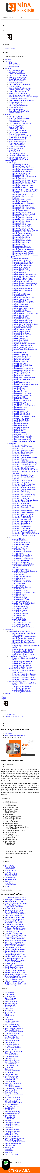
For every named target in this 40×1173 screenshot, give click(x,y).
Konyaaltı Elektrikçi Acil (20, 317)
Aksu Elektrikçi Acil (19, 596)
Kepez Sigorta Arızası (19, 392)
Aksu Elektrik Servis (19, 589)
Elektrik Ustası (10, 872)
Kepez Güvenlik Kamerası (21, 376)
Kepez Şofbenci (17, 431)
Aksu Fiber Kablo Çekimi (21, 557)
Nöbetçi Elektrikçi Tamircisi (14, 1094)
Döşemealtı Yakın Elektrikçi (21, 528)
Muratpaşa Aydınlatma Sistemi (22, 170)
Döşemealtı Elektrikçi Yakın (21, 493)
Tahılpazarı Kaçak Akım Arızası (15, 914)
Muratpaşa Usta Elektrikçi (21, 246)
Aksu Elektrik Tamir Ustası (21, 580)
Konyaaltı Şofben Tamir (20, 336)
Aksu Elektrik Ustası (19, 594)
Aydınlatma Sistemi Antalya (18, 77)
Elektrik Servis (10, 869)
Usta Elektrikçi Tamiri (12, 1113)
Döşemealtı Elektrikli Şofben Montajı (24, 463)
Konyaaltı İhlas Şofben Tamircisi (23, 654)
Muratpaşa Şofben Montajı (21, 237)
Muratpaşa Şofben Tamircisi (22, 241)
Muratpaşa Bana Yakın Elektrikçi (23, 214)
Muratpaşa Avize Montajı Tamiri (23, 168)
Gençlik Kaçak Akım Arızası (14, 967)
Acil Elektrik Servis (11, 1037)
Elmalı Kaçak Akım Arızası (14, 958)
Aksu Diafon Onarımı (19, 548)
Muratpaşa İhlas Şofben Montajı (23, 638)
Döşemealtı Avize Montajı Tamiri (23, 448)
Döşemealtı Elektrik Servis (21, 496)
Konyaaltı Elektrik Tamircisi (21, 312)
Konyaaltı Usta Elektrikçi (20, 340)
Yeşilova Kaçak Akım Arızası (14, 931)
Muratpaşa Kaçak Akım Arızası (22, 194)
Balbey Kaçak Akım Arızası (14, 942)
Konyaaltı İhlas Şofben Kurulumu (23, 649)
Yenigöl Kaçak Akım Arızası (14, 924)
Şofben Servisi (10, 1117)
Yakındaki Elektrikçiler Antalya (19, 155)
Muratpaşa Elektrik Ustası (21, 221)
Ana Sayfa (8, 59)
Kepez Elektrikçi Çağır (20, 411)
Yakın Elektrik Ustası (12, 1056)
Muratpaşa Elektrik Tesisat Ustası (23, 209)
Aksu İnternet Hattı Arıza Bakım (23, 564)
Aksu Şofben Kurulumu (20, 608)
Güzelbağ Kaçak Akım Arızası (15, 969)
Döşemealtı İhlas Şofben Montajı (23, 676)
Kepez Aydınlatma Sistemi (21, 358)
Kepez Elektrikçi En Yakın (21, 413)
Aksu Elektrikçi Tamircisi (20, 601)
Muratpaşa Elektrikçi (19, 178)
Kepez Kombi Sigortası (20, 386)
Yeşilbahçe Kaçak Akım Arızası (15, 928)
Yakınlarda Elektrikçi (12, 1033)
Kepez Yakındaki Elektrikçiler (22, 436)
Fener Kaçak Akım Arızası (13, 963)
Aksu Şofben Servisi (19, 612)
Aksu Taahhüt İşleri (19, 583)
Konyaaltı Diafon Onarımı (21, 267)
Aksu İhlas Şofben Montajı (21, 688)
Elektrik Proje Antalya (16, 82)
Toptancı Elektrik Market (13, 1143)
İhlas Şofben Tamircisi (12, 1126)
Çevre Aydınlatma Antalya (17, 79)
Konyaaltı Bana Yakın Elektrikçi (23, 308)
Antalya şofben (10, 1147)
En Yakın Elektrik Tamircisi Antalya (20, 136)
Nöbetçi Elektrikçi (11, 874)
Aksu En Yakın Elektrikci (20, 605)
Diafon (7, 886)
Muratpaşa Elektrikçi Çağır (21, 225)
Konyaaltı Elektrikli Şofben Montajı (24, 274)
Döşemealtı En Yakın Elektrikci (23, 512)
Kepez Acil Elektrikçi (19, 352)
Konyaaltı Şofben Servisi (20, 333)
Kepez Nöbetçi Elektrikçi (20, 420)
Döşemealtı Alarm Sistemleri (22, 447)
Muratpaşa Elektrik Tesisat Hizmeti (24, 177)
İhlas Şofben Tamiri (11, 1133)
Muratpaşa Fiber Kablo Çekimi (22, 185)
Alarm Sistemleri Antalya (17, 74)
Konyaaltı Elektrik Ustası (20, 315)
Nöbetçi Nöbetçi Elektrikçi (13, 1103)
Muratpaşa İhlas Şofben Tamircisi (23, 642)
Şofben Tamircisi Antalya (17, 146)
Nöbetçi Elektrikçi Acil (12, 1071)
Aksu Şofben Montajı (19, 610)
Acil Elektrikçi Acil (11, 1064)
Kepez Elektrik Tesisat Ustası (22, 395)
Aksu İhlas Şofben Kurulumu (22, 686)
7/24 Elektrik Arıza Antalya (18, 70)
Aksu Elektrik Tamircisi (20, 590)
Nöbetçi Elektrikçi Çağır (13, 1083)
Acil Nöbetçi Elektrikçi (12, 1097)
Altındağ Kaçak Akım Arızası (14, 939)
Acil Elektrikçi (9, 865)
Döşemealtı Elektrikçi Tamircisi (22, 509)
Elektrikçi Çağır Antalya (17, 129)
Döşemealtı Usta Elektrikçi (21, 526)
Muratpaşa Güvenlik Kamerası (22, 187)
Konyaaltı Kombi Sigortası (21, 294)
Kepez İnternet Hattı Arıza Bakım (23, 377)
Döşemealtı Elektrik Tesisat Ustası (24, 489)
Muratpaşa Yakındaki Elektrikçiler (23, 249)
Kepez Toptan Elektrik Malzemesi (23, 441)
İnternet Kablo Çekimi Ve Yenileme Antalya (23, 97)
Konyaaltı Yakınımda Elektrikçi (22, 345)
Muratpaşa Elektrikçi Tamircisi (22, 228)
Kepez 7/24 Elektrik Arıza (21, 372)
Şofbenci (8, 1120)
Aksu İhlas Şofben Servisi (17, 681)
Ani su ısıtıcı (9, 1152)
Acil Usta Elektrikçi (11, 1104)
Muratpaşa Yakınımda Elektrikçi (23, 251)
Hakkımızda (13, 63)
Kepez (11, 351)
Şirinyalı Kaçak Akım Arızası (14, 912)
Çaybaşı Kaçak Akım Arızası (14, 951)
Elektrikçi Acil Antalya (16, 127)
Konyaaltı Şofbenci (18, 338)
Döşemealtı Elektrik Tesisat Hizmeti (24, 457)
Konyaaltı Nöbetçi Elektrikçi (21, 328)
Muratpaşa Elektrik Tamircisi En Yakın (25, 219)
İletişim (3, 697)
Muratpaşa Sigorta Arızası (21, 205)
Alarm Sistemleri (10, 885)
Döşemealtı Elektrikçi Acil (21, 503)
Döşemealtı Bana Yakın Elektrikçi (23, 495)
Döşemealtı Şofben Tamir (21, 523)
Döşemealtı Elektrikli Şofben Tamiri (24, 464)
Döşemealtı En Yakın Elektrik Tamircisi (25, 511)
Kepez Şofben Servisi (19, 425)
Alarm (7, 1096)
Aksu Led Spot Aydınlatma (21, 576)
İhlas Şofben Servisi (11, 1135)
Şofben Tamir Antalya (16, 148)
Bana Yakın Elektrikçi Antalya (19, 118)
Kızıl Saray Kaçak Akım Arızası (15, 983)
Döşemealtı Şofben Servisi (21, 519)
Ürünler (7, 693)
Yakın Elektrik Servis (12, 1039)
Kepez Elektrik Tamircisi (20, 404)
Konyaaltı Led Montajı (19, 296)
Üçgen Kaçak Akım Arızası (14, 921)
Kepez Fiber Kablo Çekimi (21, 374)
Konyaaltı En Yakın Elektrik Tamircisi (25, 324)
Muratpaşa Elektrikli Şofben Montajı (24, 180)
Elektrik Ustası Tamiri (12, 1062)
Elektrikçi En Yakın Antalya (18, 130)
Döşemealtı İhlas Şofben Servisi (20, 669)
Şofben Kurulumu (11, 876)
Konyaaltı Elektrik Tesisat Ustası (23, 303)
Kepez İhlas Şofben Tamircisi (22, 667)
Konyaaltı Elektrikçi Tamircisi (22, 322)
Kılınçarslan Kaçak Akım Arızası (15, 976)
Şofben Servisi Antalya (16, 145)
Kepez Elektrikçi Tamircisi (21, 415)
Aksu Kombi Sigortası (19, 573)
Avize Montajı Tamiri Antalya (18, 75)
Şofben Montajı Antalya (16, 143)
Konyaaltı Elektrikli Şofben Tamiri (23, 276)
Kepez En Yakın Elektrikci (21, 418)
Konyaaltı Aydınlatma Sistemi (22, 264)
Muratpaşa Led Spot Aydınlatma (23, 203)
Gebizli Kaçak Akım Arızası (14, 965)
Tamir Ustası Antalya (16, 109)
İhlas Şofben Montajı (12, 1129)
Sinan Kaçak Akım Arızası (13, 908)
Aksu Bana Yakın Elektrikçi (21, 587)
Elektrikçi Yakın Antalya (17, 134)
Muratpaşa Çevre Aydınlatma (22, 171)
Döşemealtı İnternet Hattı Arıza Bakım (25, 470)
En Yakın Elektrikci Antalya (18, 138)
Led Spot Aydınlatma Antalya (18, 106)
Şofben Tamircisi (10, 879)
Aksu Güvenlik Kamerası (20, 562)
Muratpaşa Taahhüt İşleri (20, 210)
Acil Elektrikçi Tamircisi (12, 1087)
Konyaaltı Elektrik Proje (20, 269)
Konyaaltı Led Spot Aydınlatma (23, 297)
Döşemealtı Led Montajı (20, 482)
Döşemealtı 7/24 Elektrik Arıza (22, 461)
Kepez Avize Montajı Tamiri (21, 356)
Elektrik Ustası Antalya (16, 125)
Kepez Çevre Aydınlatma (21, 360)
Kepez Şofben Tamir (19, 429)
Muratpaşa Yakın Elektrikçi (21, 248)
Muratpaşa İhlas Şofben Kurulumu (24, 637)
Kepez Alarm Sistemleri (20, 354)
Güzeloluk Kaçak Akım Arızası (15, 972)
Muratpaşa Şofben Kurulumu (22, 235)
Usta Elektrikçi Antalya (16, 152)
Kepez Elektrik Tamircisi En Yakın (24, 406)
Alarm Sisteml (9, 1085)
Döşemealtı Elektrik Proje (21, 455)
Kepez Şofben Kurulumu (20, 422)
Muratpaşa (12, 162)
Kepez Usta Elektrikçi (19, 432)
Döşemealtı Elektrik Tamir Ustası (23, 487)
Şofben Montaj (10, 877)
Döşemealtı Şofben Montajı (21, 518)
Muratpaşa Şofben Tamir (20, 242)
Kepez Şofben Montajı (20, 423)
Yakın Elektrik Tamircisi (13, 1048)
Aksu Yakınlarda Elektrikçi (21, 626)
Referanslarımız (14, 66)
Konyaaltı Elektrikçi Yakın (21, 306)
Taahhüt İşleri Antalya (16, 113)
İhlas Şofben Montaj (11, 1124)
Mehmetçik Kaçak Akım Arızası (15, 899)
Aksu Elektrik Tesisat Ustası (21, 582)
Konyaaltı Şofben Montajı (21, 331)
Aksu (10, 537)
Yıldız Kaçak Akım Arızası (13, 933)
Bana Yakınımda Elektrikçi (14, 1032)
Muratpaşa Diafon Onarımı (21, 173)
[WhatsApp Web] (6, 1164)
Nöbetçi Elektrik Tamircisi (13, 1051)
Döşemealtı (12, 443)
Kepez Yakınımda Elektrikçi (21, 438)
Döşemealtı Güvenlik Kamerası (23, 468)
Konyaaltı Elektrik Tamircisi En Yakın (25, 313)
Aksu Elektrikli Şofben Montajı (22, 558)
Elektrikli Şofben (10, 1145)
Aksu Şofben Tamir (18, 615)
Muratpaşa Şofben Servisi (21, 239)
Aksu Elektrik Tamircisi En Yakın (23, 592)
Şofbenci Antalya (14, 150)
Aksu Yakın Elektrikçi (19, 621)
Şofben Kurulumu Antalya (17, 141)
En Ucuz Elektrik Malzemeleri (15, 1142)
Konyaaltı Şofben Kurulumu (21, 329)
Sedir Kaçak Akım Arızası (13, 905)
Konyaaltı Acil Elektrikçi (20, 258)
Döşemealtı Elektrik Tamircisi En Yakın (25, 500)
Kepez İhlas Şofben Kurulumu (22, 661)
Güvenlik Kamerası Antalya (18, 93)
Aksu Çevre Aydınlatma (20, 546)
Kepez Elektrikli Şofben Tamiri (22, 368)
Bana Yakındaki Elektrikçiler (14, 1028)
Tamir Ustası (9, 881)
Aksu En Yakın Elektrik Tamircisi (23, 603)
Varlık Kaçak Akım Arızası (13, 923)
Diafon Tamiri (9, 1016)
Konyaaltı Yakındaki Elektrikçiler (23, 344)
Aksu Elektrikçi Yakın (19, 585)
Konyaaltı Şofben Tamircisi (21, 335)
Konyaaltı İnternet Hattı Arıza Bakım (24, 283)
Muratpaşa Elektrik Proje (20, 175)
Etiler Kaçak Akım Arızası (13, 962)
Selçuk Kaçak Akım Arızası (14, 907)
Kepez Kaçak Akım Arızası (21, 383)
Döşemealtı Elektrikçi (19, 459)
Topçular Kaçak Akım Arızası (14, 917)
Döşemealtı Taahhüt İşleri (21, 491)
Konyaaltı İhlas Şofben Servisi (19, 644)
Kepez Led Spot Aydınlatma (22, 390)
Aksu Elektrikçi (17, 553)
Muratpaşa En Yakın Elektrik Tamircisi (25, 230)
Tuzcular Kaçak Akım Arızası (14, 919)
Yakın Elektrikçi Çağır (12, 1078)
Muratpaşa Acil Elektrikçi (20, 164)
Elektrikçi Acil (9, 1067)
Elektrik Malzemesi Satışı (13, 1140)
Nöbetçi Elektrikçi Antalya (17, 139)
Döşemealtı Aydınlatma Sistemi (23, 450)
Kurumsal (8, 61)
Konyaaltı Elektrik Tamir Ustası (22, 301)
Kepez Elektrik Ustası (19, 407)
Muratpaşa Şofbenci (19, 244)
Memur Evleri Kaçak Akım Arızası (16, 903)
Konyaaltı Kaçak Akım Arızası (22, 289)
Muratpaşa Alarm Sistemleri (21, 166)
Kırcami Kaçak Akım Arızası (14, 978)
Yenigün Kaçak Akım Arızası (14, 926)
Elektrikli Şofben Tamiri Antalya (19, 90)
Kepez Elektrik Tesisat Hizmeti (22, 365)
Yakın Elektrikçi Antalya (17, 154)
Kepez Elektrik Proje (19, 363)
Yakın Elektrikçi (10, 867)
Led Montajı (9, 1019)
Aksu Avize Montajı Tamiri (21, 542)
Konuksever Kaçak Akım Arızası (16, 898)
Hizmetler (8, 68)
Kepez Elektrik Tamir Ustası (21, 393)
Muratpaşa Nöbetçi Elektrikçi (22, 233)
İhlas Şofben (9, 630)
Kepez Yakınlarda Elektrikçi (21, 439)
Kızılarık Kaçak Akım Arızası (14, 981)
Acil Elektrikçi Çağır (11, 1076)
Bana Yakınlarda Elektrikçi (14, 1035)
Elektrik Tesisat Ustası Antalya (19, 111)
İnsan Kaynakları (14, 65)
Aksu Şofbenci (17, 617)
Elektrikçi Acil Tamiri (11, 1074)
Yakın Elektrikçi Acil (11, 1065)
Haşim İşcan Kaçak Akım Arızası (16, 974)
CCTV (7, 1017)
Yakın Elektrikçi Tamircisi (13, 1088)
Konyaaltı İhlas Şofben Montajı (22, 651)
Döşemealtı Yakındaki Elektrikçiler (24, 530)
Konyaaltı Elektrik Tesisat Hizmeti (23, 271)
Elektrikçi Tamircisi (11, 1090)
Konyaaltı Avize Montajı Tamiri (22, 262)
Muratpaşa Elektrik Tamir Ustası (23, 207)
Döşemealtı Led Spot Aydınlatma (23, 484)
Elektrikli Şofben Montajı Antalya (20, 88)
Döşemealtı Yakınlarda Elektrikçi (23, 535)
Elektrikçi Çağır (10, 1080)
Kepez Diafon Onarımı (20, 361)
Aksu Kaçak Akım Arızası (21, 569)
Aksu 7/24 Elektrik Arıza (20, 560)
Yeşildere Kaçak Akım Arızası (15, 930)
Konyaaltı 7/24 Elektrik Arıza (22, 278)
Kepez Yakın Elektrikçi (20, 434)
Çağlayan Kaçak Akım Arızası (15, 949)
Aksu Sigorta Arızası (19, 578)
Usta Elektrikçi (10, 1108)
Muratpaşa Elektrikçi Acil (20, 223)
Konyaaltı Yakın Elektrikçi (21, 342)
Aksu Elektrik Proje (19, 550)
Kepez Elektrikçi (18, 367)
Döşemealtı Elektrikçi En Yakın (23, 507)
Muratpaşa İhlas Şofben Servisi (19, 631)
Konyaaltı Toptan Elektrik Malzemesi (24, 349)
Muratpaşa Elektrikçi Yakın (21, 212)
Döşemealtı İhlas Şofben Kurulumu (24, 674)
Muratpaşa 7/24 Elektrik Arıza (22, 184)
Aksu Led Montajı (18, 574)
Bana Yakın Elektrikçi (12, 1024)
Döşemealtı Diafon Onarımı (21, 454)
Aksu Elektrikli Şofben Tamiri (22, 555)
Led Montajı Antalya (15, 104)
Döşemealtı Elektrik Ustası (21, 502)
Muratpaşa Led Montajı (20, 201)
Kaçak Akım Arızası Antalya (18, 98)
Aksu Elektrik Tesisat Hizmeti (22, 551)
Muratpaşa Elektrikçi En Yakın (22, 226)
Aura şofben (9, 1149)
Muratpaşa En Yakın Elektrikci (22, 232)
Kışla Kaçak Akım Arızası (13, 979)
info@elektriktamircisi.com (14, 716)
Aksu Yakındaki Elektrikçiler (22, 622)
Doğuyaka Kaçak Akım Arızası (15, 955)
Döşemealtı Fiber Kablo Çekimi (23, 466)
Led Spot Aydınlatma (12, 1021)
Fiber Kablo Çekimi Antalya (18, 91)
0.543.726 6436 (10, 48)
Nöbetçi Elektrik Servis (12, 1040)
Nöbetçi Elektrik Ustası (12, 1060)
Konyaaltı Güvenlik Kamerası (22, 281)
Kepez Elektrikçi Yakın (20, 399)
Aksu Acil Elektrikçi (19, 539)
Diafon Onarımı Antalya (16, 81)
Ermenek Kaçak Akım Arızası (14, 960)
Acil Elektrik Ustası (11, 1055)
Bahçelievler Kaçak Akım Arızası (16, 940)
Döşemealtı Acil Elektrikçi (21, 445)
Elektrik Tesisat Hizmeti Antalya (19, 84)
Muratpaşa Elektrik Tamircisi (22, 217)
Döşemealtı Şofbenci (19, 525)
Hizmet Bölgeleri (10, 161)
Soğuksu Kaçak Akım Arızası (14, 910)
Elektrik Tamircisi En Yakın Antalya (20, 123)
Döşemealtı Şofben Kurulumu (22, 516)
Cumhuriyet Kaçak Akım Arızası (15, 947)
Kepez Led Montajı (18, 388)
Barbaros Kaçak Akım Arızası (15, 944)
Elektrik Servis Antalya (16, 120)
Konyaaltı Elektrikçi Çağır (21, 319)
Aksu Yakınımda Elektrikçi (21, 624)
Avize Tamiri (9, 883)
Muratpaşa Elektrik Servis (21, 216)
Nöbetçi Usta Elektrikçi (12, 1112)
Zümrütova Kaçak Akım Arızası (15, 935)
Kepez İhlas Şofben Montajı (21, 663)
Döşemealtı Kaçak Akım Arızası (23, 475)
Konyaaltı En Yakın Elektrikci (22, 326)
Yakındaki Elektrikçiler (12, 1026)
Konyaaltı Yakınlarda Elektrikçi (22, 347)
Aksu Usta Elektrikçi (19, 619)
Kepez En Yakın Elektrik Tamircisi (24, 416)
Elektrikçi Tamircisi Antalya (18, 132)
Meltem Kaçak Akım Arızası (14, 901)
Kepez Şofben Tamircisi (20, 427)
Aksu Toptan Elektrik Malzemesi (23, 628)
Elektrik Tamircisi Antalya (17, 122)
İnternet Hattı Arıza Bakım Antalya (20, 95)
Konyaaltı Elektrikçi (19, 273)
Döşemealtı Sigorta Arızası (21, 486)
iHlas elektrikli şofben (12, 1154)
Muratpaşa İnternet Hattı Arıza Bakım (24, 189)
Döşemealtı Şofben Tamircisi (22, 521)
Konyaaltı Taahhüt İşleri (20, 304)
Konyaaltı (12, 257)
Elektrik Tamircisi (10, 870)
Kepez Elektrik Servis (19, 402)
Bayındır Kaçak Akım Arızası (14, 946)
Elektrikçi (8, 114)
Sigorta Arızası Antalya (16, 107)
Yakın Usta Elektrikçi (12, 1106)
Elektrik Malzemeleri (12, 1136)
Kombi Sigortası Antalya (17, 102)
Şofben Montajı (10, 1115)
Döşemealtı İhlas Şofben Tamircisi (24, 679)
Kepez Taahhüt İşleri (19, 397)
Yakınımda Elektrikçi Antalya (18, 157)
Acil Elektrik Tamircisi (12, 1046)
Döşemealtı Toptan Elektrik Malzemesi (25, 534)
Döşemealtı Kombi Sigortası (22, 480)
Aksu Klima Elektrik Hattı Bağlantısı (24, 571)
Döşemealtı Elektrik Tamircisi (22, 498)
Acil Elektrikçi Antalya (16, 72)
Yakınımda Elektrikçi (12, 1030)
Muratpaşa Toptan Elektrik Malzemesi (25, 255)
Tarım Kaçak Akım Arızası (13, 915)
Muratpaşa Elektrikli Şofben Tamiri (24, 182)
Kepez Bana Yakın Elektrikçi (22, 400)
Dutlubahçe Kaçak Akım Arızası (15, 956)
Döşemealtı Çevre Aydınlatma (22, 452)
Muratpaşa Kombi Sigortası (21, 200)
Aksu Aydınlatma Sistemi (21, 544)
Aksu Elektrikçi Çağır (19, 598)
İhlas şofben (9, 1151)
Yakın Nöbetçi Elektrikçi (13, 1099)
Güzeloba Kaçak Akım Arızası (15, 971)
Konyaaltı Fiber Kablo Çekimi (22, 280)
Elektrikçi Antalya (14, 86)
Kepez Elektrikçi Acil (19, 409)
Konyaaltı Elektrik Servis (20, 310)
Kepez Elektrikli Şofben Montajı (23, 370)
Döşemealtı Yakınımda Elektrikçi (23, 532)
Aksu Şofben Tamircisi (20, 614)
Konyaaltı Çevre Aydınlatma (22, 265)
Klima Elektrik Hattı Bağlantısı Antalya (21, 100)
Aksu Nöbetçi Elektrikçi (20, 606)
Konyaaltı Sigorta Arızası (20, 299)
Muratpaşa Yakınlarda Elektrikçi (23, 253)
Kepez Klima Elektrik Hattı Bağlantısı (25, 384)
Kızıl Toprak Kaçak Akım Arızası (15, 985)
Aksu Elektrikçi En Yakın (20, 599)
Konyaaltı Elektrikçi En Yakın (22, 320)
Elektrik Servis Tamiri (12, 1044)
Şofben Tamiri (9, 1119)
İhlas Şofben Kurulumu (12, 1122)
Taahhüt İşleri (9, 1023)
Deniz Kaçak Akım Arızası (13, 953)
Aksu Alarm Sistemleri (20, 541)
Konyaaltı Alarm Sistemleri (21, 260)
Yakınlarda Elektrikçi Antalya (18, 159)
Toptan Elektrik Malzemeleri (14, 1138)
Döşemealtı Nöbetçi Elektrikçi (22, 514)
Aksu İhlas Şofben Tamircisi (21, 692)
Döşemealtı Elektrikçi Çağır (21, 505)
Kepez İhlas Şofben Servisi (18, 656)
